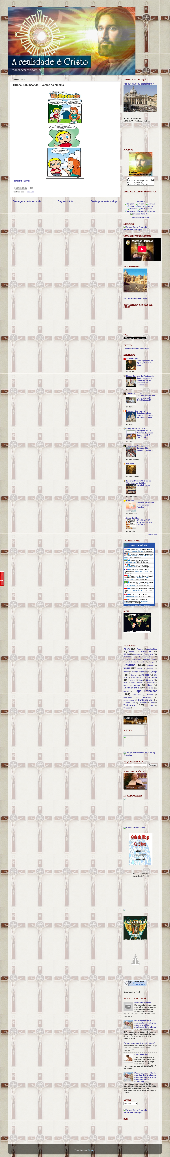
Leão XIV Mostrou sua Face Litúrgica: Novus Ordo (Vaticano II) (146, 398)
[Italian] (140, 206)
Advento (140, 649)
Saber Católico (133, 518)
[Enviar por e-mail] (15, 188)
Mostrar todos (152, 534)
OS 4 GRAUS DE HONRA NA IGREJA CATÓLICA (144, 522)
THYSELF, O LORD (134, 394)
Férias (139, 668)
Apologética (151, 649)
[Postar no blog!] (18, 188)
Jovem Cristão (150, 678)
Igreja (153, 671)
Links (141, 680)
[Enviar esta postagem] (31, 188)
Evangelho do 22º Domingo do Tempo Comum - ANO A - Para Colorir (145, 434)
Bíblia (126, 654)
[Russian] (133, 209)
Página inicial (66, 201)
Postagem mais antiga (104, 201)
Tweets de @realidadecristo (136, 348)
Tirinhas (150, 705)
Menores (130, 463)
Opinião (149, 688)
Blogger (91, 1150)
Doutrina (129, 665)
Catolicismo (128, 657)
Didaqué (151, 662)
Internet (134, 675)
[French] (140, 204)
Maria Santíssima (137, 682)
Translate (140, 201)
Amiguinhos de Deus (135, 428)
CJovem (130, 501)
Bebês (131, 652)
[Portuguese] (146, 209)
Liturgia (149, 680)
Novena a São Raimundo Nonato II (145, 449)
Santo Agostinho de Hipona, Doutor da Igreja (145, 363)
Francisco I (150, 668)
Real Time (138, 605)
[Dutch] (149, 206)
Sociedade (143, 703)
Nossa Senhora (131, 687)
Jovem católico (135, 677)
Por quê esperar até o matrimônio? (139, 1043)
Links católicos (141, 1055)
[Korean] (142, 211)
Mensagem (151, 682)
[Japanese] (131, 211)
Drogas (150, 665)
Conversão (127, 659)
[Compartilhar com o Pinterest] (26, 188)
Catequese (148, 654)
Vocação (127, 708)
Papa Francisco (146, 691)
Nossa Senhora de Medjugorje (140, 376)
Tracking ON (146, 605)
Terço (152, 703)
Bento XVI (146, 651)
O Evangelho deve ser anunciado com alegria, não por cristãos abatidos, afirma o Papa (145, 1024)
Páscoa (150, 695)
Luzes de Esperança (135, 411)
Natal (149, 685)
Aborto (127, 649)
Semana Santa (129, 703)
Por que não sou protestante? (139, 84)
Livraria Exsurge (143, 485)
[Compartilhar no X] (21, 188)
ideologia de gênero (139, 672)
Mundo (126, 685)
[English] (130, 204)
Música (137, 685)
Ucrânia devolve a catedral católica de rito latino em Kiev (144, 415)
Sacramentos (129, 700)
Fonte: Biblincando (21, 181)
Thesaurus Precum (134, 446)
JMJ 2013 (144, 675)
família (127, 668)
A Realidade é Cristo (136, 551)
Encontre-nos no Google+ (135, 298)
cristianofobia (149, 659)
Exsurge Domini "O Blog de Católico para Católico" (138, 482)
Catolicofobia (145, 657)
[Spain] (131, 206)
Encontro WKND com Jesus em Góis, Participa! (145, 505)
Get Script (131, 605)
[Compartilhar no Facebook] (23, 188)
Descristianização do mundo (134, 662)
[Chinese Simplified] (140, 214)
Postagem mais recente (27, 201)
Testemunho (130, 705)
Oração (126, 691)
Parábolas (137, 695)
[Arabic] (151, 211)
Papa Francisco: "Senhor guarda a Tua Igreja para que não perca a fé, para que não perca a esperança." (145, 1077)
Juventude (131, 680)
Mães (125, 682)
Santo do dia (145, 700)
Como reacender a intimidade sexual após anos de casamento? (144, 381)
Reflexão (147, 697)
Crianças (137, 659)
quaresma (128, 697)
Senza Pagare (132, 359)
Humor (126, 672)
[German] (151, 204)
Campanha (137, 654)
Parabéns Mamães (142, 1003)
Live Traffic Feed (139, 545)
